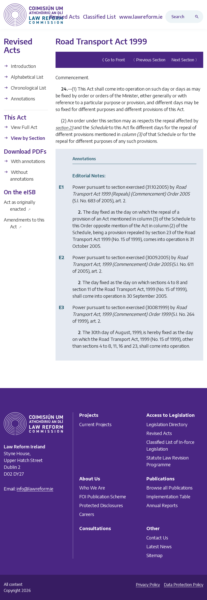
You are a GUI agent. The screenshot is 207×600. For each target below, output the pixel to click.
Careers (86, 514)
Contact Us (157, 537)
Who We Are (92, 487)
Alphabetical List (26, 77)
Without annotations (22, 175)
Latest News (159, 546)
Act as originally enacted (19, 205)
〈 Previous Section (148, 59)
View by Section (27, 138)
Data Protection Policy (183, 584)
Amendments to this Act (24, 223)
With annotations (27, 161)
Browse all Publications (169, 487)
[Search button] (198, 16)
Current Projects (95, 424)
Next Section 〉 (185, 59)
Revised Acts (159, 433)
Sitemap (154, 555)
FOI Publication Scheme (102, 496)
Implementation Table (168, 496)
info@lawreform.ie (35, 489)
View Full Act (23, 127)
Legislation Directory (167, 424)
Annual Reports (162, 505)
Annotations (22, 98)
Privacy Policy (148, 584)
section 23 (64, 127)
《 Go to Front (112, 59)
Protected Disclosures (101, 505)
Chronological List (28, 88)
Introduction (23, 66)
